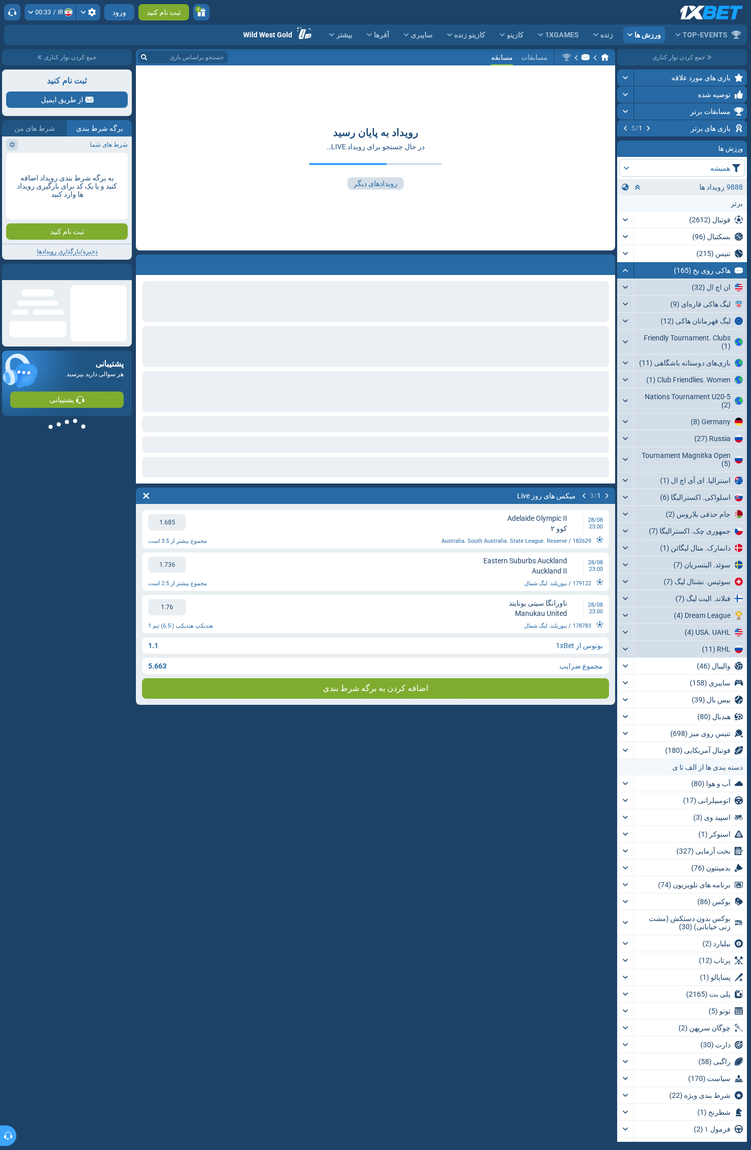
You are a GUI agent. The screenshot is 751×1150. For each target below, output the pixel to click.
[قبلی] (648, 128)
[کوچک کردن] (625, 334)
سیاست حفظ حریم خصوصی (93, 243)
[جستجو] (144, 57)
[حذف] (146, 496)
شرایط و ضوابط (27, 237)
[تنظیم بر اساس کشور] (625, 251)
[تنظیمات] (88, 12)
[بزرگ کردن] (625, 78)
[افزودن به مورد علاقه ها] (626, 145)
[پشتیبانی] (12, 12)
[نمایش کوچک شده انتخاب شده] (637, 251)
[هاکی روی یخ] (585, 57)
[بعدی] (625, 128)
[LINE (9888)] (605, 57)
